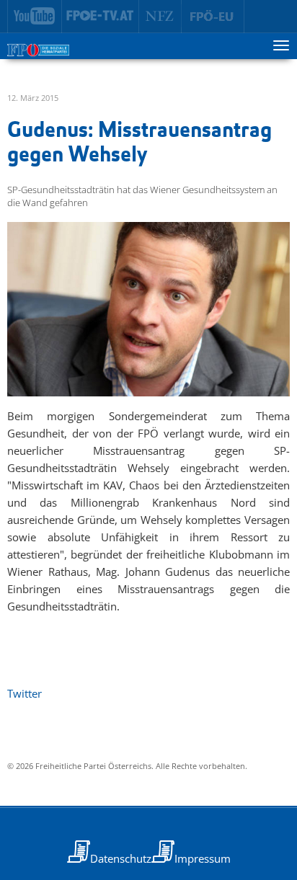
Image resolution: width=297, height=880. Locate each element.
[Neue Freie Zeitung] (160, 16)
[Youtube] (34, 16)
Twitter (24, 693)
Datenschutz (120, 858)
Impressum (202, 858)
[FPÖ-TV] (100, 16)
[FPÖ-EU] (213, 16)
